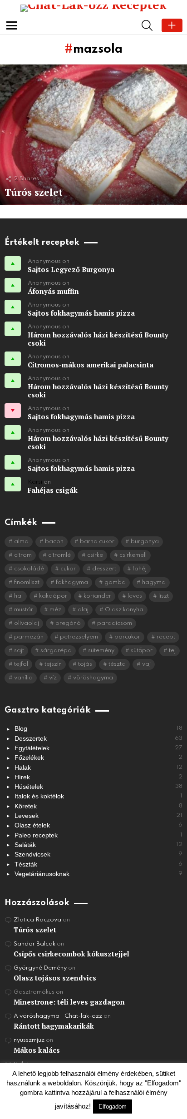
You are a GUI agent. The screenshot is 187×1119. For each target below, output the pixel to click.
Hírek (98, 777)
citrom (23, 555)
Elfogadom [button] (112, 1106)
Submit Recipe (172, 25)
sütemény (101, 651)
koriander (97, 596)
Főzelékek (98, 757)
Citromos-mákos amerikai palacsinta (90, 364)
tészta (117, 664)
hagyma (154, 582)
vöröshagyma (93, 678)
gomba (115, 582)
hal (18, 596)
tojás (85, 664)
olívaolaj (26, 623)
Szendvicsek (98, 854)
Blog (98, 728)
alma (21, 542)
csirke (95, 555)
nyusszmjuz (29, 1040)
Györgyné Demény (40, 968)
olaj (83, 610)
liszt (163, 596)
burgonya (145, 542)
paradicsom (114, 623)
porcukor (127, 637)
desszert (104, 569)
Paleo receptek (98, 835)
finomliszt (26, 582)
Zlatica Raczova (37, 920)
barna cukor (97, 542)
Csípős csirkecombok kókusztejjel (71, 953)
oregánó (68, 623)
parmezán (29, 637)
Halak (98, 767)
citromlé (59, 555)
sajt (19, 651)
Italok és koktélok (98, 796)
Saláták (98, 844)
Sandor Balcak (34, 944)
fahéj (140, 569)
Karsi (35, 482)
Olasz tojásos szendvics (55, 977)
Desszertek (98, 738)
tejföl (21, 664)
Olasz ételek (98, 825)
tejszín (53, 664)
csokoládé (29, 569)
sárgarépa (56, 651)
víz (53, 678)
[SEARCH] (147, 25)
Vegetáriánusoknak (98, 873)
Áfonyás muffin (53, 291)
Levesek (98, 815)
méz (55, 610)
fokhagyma (72, 582)
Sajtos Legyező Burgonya (71, 269)
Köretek (98, 806)
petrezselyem (79, 637)
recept (166, 637)
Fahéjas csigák (53, 490)
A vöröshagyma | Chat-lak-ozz (58, 1016)
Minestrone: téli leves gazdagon (69, 1001)
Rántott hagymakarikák (54, 1025)
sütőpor (142, 651)
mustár (23, 610)
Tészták (98, 864)
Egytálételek (98, 748)
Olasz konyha (124, 610)
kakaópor (53, 596)
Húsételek (98, 786)
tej (172, 651)
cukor (68, 569)
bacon (54, 542)
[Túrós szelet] (93, 134)
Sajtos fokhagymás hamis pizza (81, 312)
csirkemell (133, 555)
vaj (146, 664)
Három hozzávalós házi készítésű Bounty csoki (98, 338)
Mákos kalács (37, 1050)
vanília (23, 678)
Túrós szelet (35, 929)
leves (135, 596)
